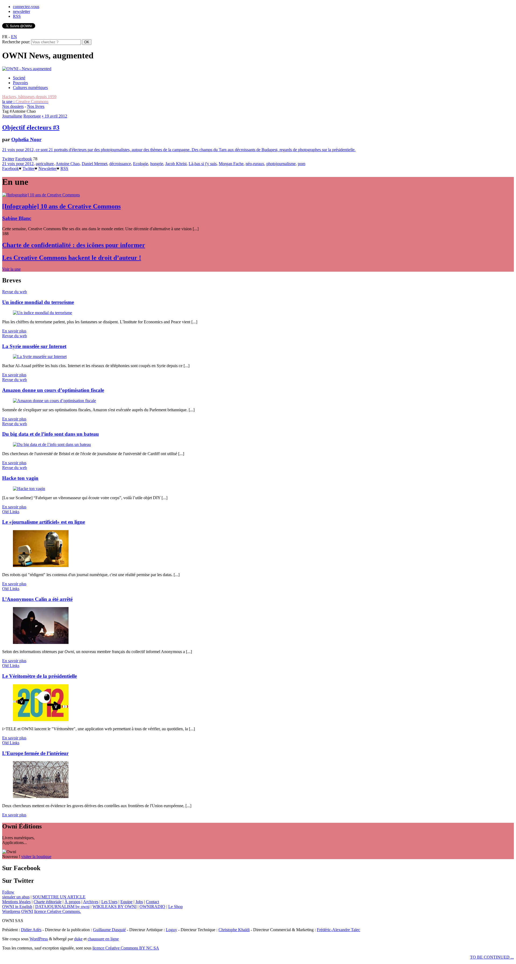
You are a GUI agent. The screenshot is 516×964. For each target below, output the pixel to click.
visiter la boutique (36, 856)
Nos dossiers (13, 106)
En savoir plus (14, 331)
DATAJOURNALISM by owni (62, 906)
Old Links (10, 511)
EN (14, 36)
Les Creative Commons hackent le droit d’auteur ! (71, 257)
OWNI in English (17, 906)
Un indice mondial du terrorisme (38, 302)
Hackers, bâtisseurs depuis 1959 (29, 96)
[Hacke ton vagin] (29, 488)
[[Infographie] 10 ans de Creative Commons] (41, 195)
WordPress (39, 939)
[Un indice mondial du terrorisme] (42, 312)
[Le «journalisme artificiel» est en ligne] (41, 565)
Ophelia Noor (26, 139)
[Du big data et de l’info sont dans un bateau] (52, 444)
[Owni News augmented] (26, 68)
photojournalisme (281, 163)
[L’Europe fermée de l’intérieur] (41, 796)
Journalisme (12, 116)
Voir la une (11, 269)
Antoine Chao (68, 163)
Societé (19, 78)
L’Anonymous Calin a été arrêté (37, 599)
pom (301, 163)
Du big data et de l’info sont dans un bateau (50, 434)
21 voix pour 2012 (18, 163)
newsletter (21, 11)
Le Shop (175, 906)
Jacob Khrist (176, 163)
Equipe (126, 901)
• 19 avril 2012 (54, 116)
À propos (72, 901)
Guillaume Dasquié (109, 929)
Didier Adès (31, 929)
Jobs (139, 901)
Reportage (32, 116)
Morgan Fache (231, 163)
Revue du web (14, 291)
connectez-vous (26, 6)
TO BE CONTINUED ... (492, 957)
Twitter (8, 159)
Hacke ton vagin (20, 478)
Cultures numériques (30, 87)
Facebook (23, 159)
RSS (17, 16)
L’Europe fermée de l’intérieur (35, 753)
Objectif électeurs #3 (30, 127)
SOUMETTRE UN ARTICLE (59, 897)
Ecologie (140, 163)
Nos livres (35, 106)
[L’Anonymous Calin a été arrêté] (41, 642)
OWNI (27, 911)
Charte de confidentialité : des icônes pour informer (73, 245)
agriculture (45, 163)
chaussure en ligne (103, 939)
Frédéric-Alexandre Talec (338, 929)
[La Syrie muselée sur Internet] (40, 356)
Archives (90, 901)
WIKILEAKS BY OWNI (114, 906)
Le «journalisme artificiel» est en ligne (43, 522)
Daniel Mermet (94, 163)
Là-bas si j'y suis (203, 163)
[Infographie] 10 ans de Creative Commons (61, 206)
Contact (152, 901)
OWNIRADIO (152, 906)
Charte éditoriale (48, 901)
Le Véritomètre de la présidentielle (39, 676)
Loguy (171, 929)
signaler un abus (16, 897)
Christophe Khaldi (234, 929)
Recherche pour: (16, 42)
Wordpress (11, 911)
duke (78, 939)
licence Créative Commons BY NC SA (125, 948)
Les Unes (109, 901)
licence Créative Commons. (57, 911)
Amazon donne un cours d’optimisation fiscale (53, 390)
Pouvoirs (20, 82)
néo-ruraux (255, 163)
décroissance (120, 163)
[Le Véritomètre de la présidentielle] (41, 719)
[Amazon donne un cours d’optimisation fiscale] (54, 400)
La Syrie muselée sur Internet (34, 346)
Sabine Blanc (16, 218)
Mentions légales (16, 901)
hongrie (156, 163)
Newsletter (47, 168)
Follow (8, 892)
